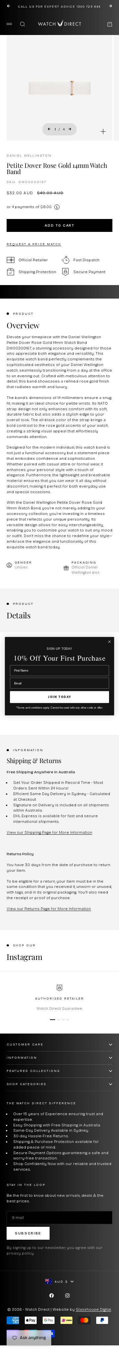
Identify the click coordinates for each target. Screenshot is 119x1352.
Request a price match (34, 244)
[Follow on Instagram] (67, 1295)
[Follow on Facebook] (51, 1295)
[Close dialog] (109, 641)
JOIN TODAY (59, 697)
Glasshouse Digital (93, 1309)
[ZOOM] (103, 131)
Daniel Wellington (29, 156)
